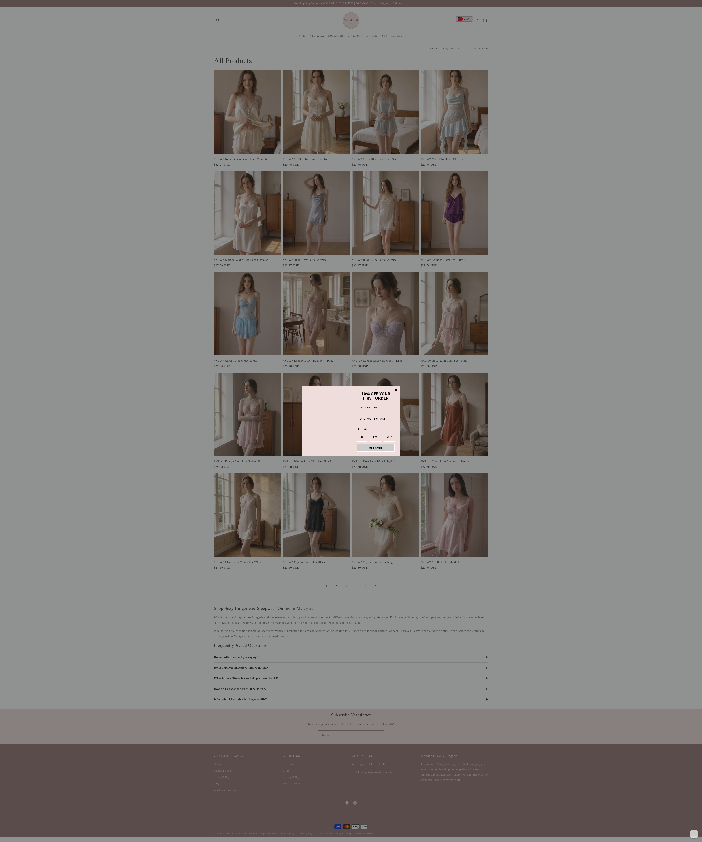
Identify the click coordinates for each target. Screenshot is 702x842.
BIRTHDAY (362, 429)
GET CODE (376, 447)
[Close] (396, 390)
